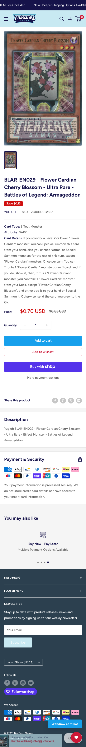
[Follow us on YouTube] (31, 683)
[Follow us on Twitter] (15, 683)
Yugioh (10, 212)
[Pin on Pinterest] (63, 400)
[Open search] (61, 19)
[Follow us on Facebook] (7, 683)
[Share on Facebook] (55, 400)
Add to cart (43, 340)
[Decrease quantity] (24, 325)
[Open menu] (6, 19)
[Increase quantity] (46, 325)
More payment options (43, 378)
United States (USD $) (19, 662)
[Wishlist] (76, 737)
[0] (78, 18)
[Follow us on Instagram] (23, 683)
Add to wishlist (43, 352)
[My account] (70, 19)
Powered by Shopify (16, 738)
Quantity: (11, 325)
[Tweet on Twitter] (71, 400)
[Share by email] (79, 400)
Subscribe (17, 642)
